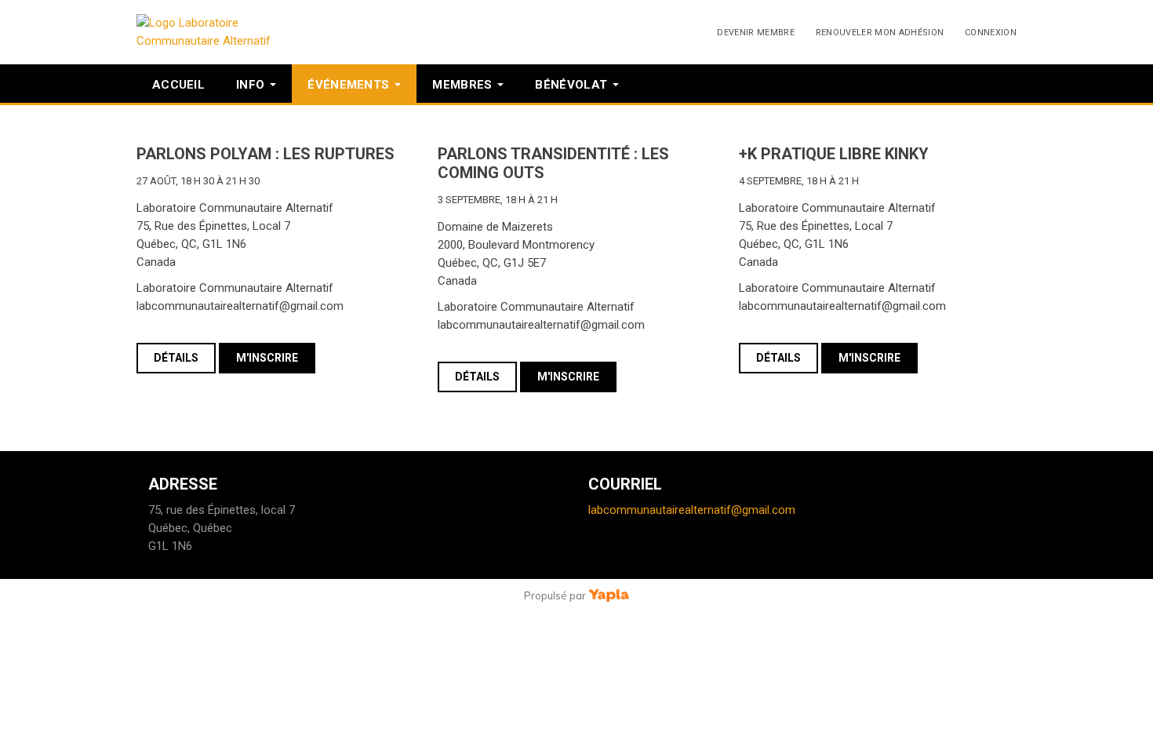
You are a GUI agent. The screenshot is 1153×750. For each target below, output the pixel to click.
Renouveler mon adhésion (880, 32)
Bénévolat (571, 85)
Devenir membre (756, 32)
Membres (462, 85)
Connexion (991, 32)
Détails (176, 357)
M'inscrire (267, 357)
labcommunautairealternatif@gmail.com (691, 510)
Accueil (178, 85)
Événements (348, 85)
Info (250, 85)
